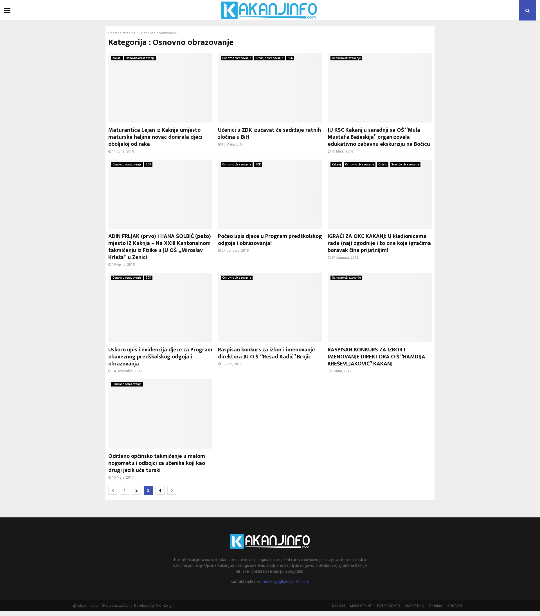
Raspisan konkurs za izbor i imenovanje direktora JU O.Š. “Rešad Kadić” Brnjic (266, 353)
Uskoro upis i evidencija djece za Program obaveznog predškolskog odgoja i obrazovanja (160, 357)
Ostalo (382, 164)
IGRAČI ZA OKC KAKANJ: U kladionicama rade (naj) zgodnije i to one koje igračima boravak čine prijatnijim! (379, 243)
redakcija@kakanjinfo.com (285, 581)
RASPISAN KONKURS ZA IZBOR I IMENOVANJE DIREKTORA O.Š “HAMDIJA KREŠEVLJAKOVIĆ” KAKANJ (376, 357)
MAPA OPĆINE (361, 606)
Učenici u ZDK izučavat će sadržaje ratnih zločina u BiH (269, 133)
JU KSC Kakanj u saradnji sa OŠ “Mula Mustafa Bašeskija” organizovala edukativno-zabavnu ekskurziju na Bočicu (379, 137)
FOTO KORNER (388, 606)
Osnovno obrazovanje (140, 58)
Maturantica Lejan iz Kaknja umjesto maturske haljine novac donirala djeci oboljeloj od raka (155, 137)
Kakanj (117, 58)
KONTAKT (454, 606)
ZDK (290, 58)
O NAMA (435, 606)
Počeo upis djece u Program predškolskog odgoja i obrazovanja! (270, 239)
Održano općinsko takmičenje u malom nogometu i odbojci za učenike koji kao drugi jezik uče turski (156, 463)
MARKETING (414, 606)
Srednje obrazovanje (269, 58)
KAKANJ (338, 606)
